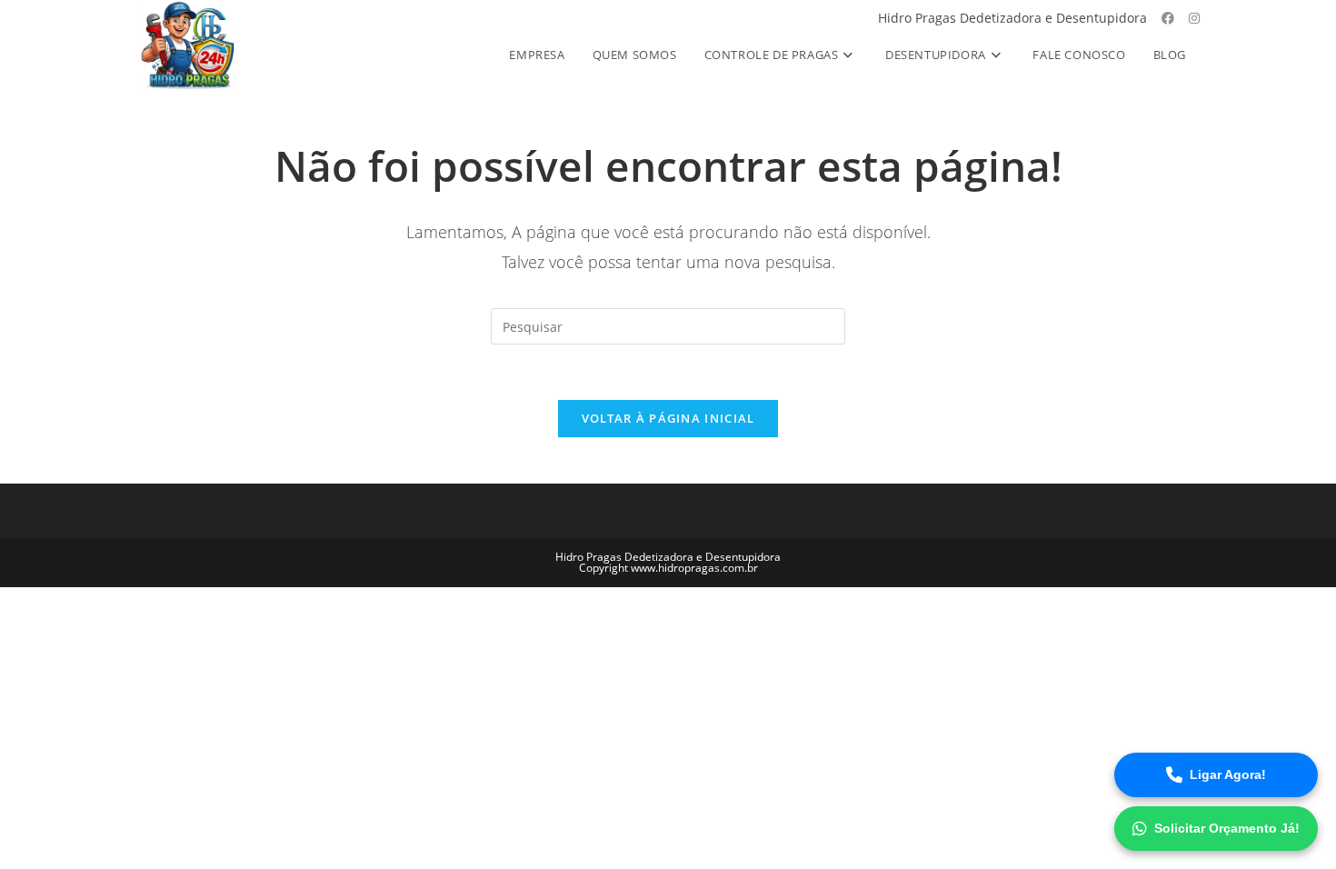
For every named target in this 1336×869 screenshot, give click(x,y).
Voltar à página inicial (668, 418)
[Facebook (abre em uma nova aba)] (1167, 18)
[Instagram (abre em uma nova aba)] (1194, 18)
